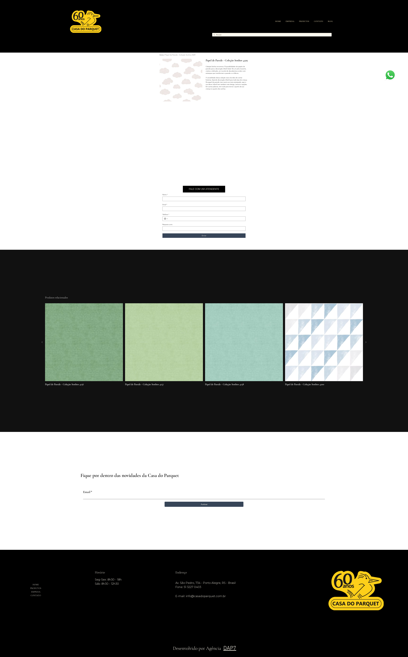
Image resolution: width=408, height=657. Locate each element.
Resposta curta (167, 224)
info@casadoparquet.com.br (206, 596)
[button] (304, 21)
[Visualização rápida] (84, 342)
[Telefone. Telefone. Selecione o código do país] (166, 218)
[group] (204, 344)
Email (164, 205)
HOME (36, 584)
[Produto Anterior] (42, 342)
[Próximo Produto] (366, 342)
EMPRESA (35, 592)
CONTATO (36, 595)
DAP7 (229, 648)
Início (162, 55)
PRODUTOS (35, 588)
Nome (165, 195)
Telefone (165, 214)
